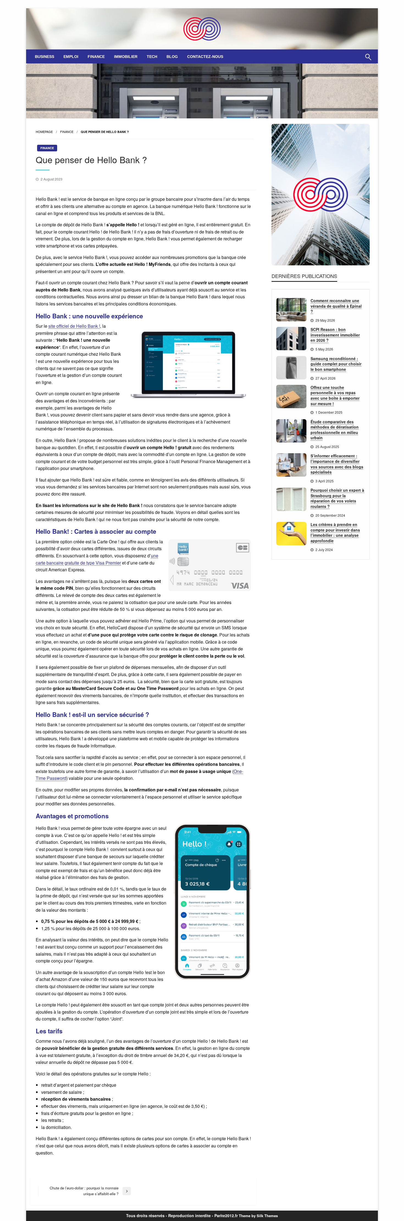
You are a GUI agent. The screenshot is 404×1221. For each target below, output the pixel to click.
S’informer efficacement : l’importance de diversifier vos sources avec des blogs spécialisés (337, 464)
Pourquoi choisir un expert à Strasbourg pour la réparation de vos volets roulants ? (337, 498)
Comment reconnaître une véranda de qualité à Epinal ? (336, 306)
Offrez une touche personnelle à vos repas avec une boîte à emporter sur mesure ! (335, 395)
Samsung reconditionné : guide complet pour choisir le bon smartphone (336, 364)
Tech (152, 56)
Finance (96, 56)
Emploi (70, 56)
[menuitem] (44, 56)
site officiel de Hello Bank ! (74, 326)
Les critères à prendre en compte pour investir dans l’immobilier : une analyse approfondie (335, 532)
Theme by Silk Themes (258, 1215)
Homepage (44, 131)
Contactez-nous (205, 56)
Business (44, 56)
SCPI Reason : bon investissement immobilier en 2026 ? (335, 335)
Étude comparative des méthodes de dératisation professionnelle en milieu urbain (335, 430)
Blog (172, 56)
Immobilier (125, 56)
